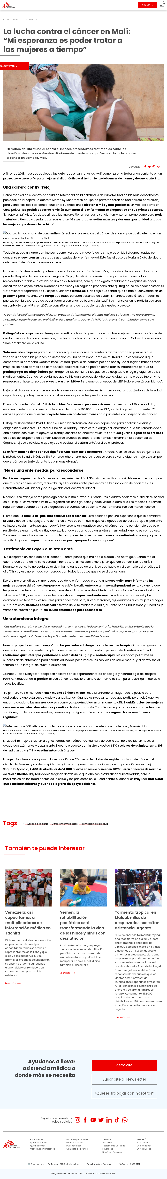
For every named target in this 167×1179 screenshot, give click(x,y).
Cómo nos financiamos (42, 1148)
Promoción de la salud (94, 823)
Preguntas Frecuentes (62, 1173)
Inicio (6, 19)
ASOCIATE (147, 4)
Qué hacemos (38, 1145)
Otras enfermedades (65, 823)
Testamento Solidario (113, 1145)
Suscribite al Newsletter (124, 1079)
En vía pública (144, 1148)
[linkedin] (109, 1120)
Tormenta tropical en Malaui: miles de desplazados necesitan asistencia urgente (137, 920)
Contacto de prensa (77, 1148)
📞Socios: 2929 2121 (129, 1164)
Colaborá (108, 1139)
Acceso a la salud (37, 823)
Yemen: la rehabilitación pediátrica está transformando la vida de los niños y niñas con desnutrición (83, 925)
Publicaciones (73, 1145)
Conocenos (36, 1139)
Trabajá (141, 1139)
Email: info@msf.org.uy (99, 1164)
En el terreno (143, 1142)
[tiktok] (117, 1120)
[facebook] (85, 1120)
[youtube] (93, 1120)
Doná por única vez (112, 1152)
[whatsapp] (125, 1120)
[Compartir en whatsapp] (153, 166)
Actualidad (18, 19)
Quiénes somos (38, 1142)
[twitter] (101, 1120)
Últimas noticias (74, 1142)
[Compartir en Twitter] (149, 166)
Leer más (10, 983)
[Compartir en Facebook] (145, 166)
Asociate (124, 1065)
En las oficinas (144, 1145)
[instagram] (77, 1120)
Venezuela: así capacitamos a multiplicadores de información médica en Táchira (28, 923)
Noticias (33, 19)
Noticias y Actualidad (78, 1139)
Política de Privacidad (87, 1173)
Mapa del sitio (108, 1173)
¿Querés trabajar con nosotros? (124, 1093)
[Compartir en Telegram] (158, 166)
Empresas (107, 1148)
